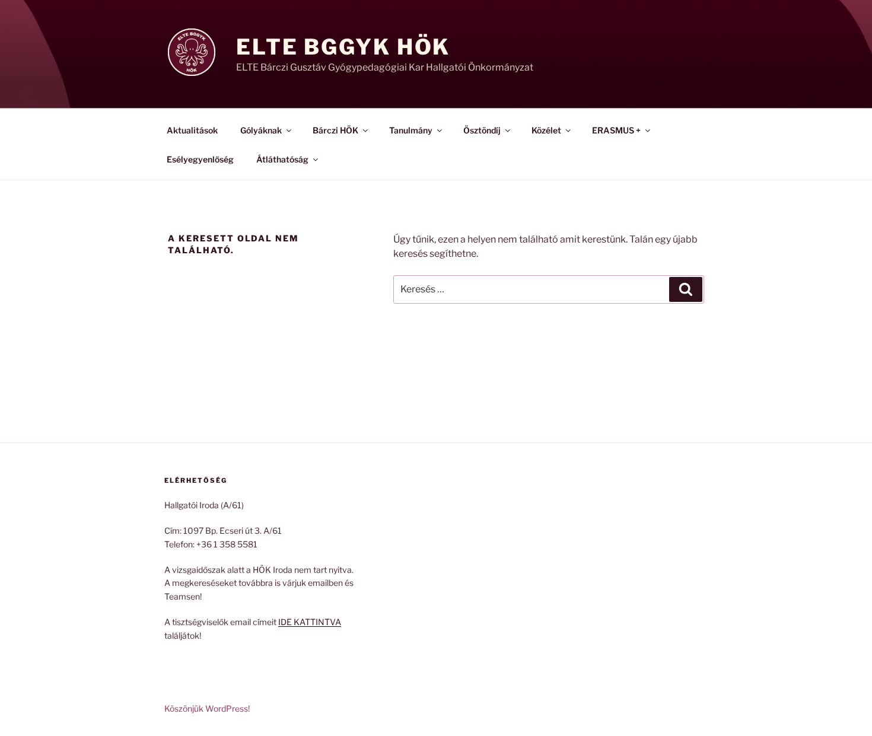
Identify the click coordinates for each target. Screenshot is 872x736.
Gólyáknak (261, 130)
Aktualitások (192, 130)
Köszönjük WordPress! (207, 708)
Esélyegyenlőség (200, 159)
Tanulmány (410, 130)
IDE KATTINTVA (309, 622)
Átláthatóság (282, 159)
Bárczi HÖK (335, 130)
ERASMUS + (616, 130)
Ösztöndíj (482, 130)
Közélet (546, 130)
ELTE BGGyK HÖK (343, 47)
